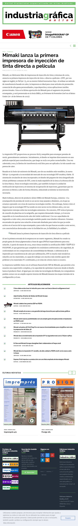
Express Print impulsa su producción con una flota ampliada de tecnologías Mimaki (41, 359)
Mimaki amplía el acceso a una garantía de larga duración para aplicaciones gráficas (42, 311)
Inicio (3, 51)
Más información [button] (9, 523)
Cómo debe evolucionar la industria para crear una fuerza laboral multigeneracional (41, 288)
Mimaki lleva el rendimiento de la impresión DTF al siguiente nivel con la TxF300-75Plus (43, 336)
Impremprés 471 (10, 432)
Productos (10, 51)
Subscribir (30, 472)
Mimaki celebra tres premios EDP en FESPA (28, 303)
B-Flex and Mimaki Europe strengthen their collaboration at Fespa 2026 (37, 343)
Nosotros (48, 471)
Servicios (44, 474)
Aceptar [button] (68, 518)
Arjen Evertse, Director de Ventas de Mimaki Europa (31, 296)
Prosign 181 (46, 432)
